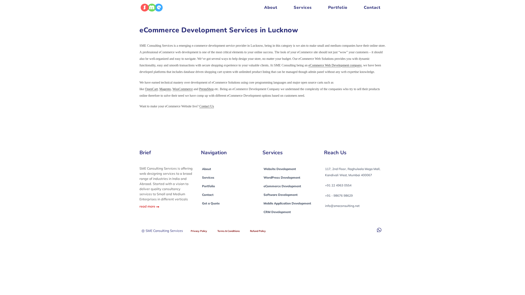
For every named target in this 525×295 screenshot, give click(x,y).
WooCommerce (182, 89)
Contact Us (206, 106)
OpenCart (151, 89)
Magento (165, 89)
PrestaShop (206, 89)
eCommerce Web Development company (335, 65)
